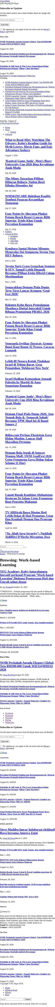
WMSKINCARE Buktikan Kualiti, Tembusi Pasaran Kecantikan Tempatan (28, 199)
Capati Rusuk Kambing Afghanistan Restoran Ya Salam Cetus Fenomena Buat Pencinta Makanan (29, 498)
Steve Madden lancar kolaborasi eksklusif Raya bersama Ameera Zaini (27, 831)
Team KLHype (9, 675)
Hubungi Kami (11, 990)
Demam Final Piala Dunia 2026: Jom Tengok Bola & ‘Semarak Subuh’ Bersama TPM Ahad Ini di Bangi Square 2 (29, 419)
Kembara (14, 236)
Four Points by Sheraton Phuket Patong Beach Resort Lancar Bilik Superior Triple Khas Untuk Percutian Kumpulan (27, 219)
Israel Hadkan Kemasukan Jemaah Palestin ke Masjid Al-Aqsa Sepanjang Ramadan (28, 382)
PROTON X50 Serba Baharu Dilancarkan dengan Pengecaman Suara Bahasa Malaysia (22, 633)
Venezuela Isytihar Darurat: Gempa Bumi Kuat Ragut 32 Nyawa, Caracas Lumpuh (29, 347)
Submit (27, 999)
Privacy (8, 992)
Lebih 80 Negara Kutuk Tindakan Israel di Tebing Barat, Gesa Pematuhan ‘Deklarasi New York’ (27, 364)
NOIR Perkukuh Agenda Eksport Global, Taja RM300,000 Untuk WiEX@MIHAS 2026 (27, 666)
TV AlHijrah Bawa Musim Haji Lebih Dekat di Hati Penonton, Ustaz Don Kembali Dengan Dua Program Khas (29, 517)
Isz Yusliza (7, 587)
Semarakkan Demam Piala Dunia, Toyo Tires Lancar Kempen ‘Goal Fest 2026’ (27, 291)
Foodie (13, 238)
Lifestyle (8, 134)
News (7, 130)
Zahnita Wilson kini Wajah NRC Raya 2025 (19, 897)
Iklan (7, 995)
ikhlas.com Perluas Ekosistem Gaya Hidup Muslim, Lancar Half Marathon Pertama (28, 438)
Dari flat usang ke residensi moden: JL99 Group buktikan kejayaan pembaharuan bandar (25, 885)
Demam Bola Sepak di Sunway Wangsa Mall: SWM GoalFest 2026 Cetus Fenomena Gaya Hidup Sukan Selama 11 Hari (29, 458)
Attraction (14, 241)
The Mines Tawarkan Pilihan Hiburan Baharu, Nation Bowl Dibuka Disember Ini (25, 182)
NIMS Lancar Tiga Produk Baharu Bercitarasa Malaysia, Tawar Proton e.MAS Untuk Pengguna (28, 115)
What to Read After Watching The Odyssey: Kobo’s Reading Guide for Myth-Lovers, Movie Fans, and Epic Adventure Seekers (28, 145)
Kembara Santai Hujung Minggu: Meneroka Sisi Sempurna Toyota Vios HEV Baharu (29, 252)
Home (7, 127)
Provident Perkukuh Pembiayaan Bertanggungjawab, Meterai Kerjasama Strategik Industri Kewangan (27, 55)
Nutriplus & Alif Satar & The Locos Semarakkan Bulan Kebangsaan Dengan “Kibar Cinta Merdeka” (24, 67)
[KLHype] (9, 123)
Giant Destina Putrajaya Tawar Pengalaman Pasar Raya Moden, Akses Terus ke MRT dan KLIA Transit (27, 102)
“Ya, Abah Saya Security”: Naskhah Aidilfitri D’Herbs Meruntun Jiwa (28, 535)
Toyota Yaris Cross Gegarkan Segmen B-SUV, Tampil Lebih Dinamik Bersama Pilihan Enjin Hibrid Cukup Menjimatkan (30, 271)
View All (14, 243)
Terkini (13, 132)
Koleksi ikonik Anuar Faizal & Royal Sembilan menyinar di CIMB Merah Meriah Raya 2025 (26, 646)
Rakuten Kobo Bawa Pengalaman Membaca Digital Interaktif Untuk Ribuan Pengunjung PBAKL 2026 (27, 308)
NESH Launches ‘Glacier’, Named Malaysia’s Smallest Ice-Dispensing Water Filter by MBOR (29, 97)
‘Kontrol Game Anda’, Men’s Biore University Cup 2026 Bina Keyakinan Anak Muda (29, 164)
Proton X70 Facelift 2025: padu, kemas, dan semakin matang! (26, 623)
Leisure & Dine (11, 234)
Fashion (8, 232)
